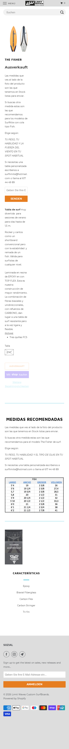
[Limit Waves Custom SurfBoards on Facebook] (7, 654)
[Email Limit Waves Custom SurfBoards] (23, 654)
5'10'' (9, 352)
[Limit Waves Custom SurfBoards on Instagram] (15, 654)
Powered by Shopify (14, 698)
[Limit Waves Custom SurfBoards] (34, 3)
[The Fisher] (20, 38)
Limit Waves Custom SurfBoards (30, 694)
